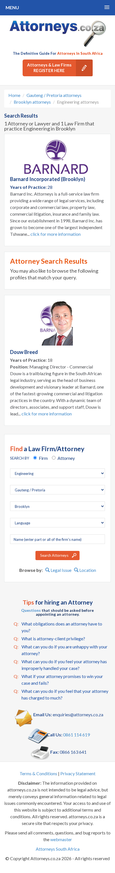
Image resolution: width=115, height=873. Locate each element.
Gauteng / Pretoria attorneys (54, 95)
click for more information (55, 234)
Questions (31, 610)
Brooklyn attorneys (32, 101)
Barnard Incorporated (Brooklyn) (47, 179)
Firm (43, 458)
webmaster (61, 839)
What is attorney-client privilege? (49, 638)
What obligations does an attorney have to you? (58, 627)
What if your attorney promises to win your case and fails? (58, 680)
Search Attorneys (54, 555)
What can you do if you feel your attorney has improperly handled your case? (60, 665)
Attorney (66, 458)
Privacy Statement (77, 773)
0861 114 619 (76, 734)
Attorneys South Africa (58, 848)
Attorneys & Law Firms (49, 67)
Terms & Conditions (38, 773)
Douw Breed (24, 352)
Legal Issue (60, 570)
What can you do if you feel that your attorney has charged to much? (61, 694)
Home (14, 95)
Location (87, 570)
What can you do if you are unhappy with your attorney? (60, 650)
